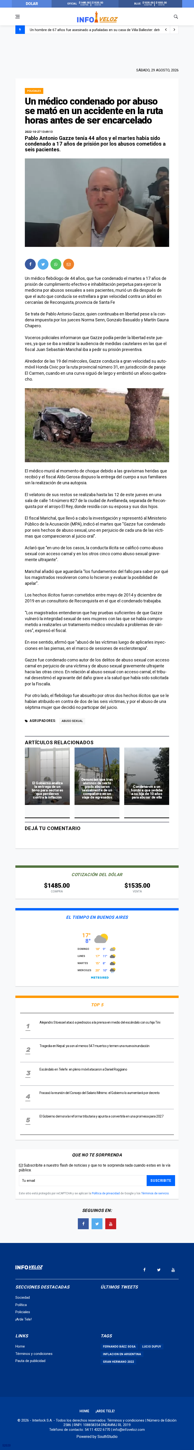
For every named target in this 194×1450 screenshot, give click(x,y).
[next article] (166, 29)
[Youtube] (110, 1223)
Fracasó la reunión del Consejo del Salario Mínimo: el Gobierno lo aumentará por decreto (100, 1093)
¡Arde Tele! (23, 1319)
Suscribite (160, 1180)
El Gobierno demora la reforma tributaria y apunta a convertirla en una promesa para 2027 (101, 1116)
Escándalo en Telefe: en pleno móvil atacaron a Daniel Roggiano (83, 1069)
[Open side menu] (17, 16)
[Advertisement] (97, 50)
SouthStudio (107, 1436)
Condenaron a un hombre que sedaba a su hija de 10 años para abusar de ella (147, 792)
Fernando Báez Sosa (119, 1346)
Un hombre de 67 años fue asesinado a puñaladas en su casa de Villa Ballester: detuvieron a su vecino (109, 28)
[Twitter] (97, 1223)
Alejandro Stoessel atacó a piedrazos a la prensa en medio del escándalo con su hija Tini (100, 1022)
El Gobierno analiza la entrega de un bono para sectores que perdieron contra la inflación (47, 790)
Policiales (34, 91)
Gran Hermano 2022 (118, 1361)
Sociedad (22, 1297)
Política (21, 1305)
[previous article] (174, 29)
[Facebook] (83, 1223)
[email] (68, 264)
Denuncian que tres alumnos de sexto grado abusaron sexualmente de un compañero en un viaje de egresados (97, 788)
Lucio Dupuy (151, 1346)
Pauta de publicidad (30, 1361)
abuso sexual (72, 721)
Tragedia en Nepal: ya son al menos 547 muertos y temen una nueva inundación (95, 1046)
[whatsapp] (55, 264)
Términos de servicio (155, 1193)
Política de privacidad (106, 1193)
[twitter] (43, 264)
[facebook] (30, 264)
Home (20, 1346)
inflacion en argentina (122, 1354)
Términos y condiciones (34, 1354)
